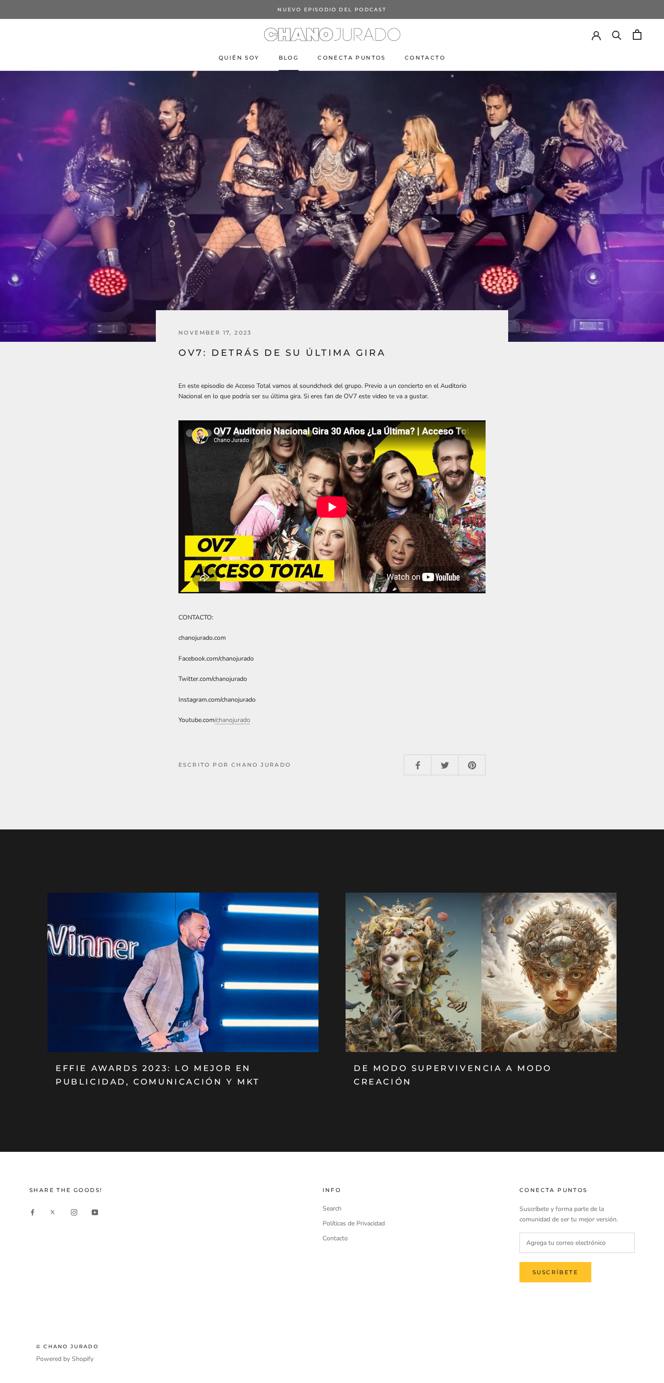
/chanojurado (232, 720)
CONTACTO (425, 57)
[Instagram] (74, 1211)
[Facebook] (32, 1211)
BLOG (289, 57)
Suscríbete (555, 1272)
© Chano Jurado (67, 1346)
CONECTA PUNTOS (352, 57)
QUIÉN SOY (239, 57)
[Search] (617, 34)
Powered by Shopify (65, 1359)
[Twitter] (53, 1211)
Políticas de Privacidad (354, 1223)
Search (332, 1208)
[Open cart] (637, 34)
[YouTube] (95, 1211)
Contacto (335, 1238)
